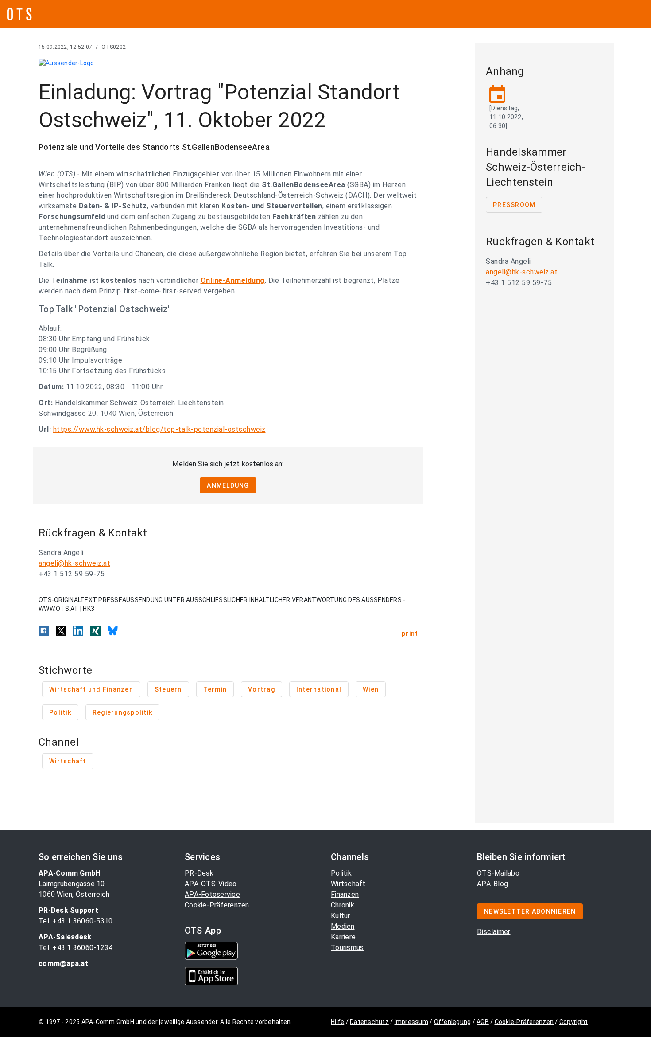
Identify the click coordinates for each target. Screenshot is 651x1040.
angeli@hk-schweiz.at (74, 563)
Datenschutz (369, 1021)
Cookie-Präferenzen (217, 905)
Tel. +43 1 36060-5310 (75, 921)
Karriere (343, 937)
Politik (341, 873)
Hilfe (337, 1021)
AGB (483, 1021)
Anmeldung (228, 485)
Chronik (342, 905)
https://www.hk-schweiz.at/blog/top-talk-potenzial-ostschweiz (159, 429)
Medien (343, 926)
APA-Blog (492, 884)
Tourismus (347, 947)
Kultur (340, 915)
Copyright (573, 1021)
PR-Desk (199, 873)
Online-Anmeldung (233, 280)
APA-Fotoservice (212, 894)
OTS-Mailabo (498, 873)
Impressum (411, 1021)
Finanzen (345, 894)
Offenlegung (452, 1021)
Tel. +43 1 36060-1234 (75, 947)
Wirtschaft (348, 884)
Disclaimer (494, 931)
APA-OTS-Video (210, 884)
